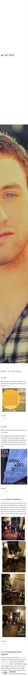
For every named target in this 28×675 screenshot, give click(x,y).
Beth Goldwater (5, 662)
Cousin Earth (4, 664)
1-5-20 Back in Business (11, 499)
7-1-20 (3, 377)
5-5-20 (3, 426)
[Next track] (8, 672)
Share (6, 418)
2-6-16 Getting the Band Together (11, 653)
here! (9, 386)
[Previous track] (2, 672)
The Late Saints (22, 657)
